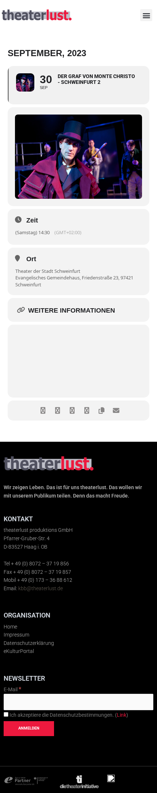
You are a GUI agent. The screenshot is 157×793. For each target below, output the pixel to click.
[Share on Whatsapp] (86, 410)
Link (121, 715)
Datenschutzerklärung (29, 643)
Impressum (16, 635)
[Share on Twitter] (57, 410)
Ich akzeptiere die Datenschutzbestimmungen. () (68, 715)
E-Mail (12, 689)
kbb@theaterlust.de (40, 588)
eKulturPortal (19, 651)
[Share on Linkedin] (72, 410)
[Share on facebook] (43, 410)
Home (10, 627)
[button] (146, 15)
